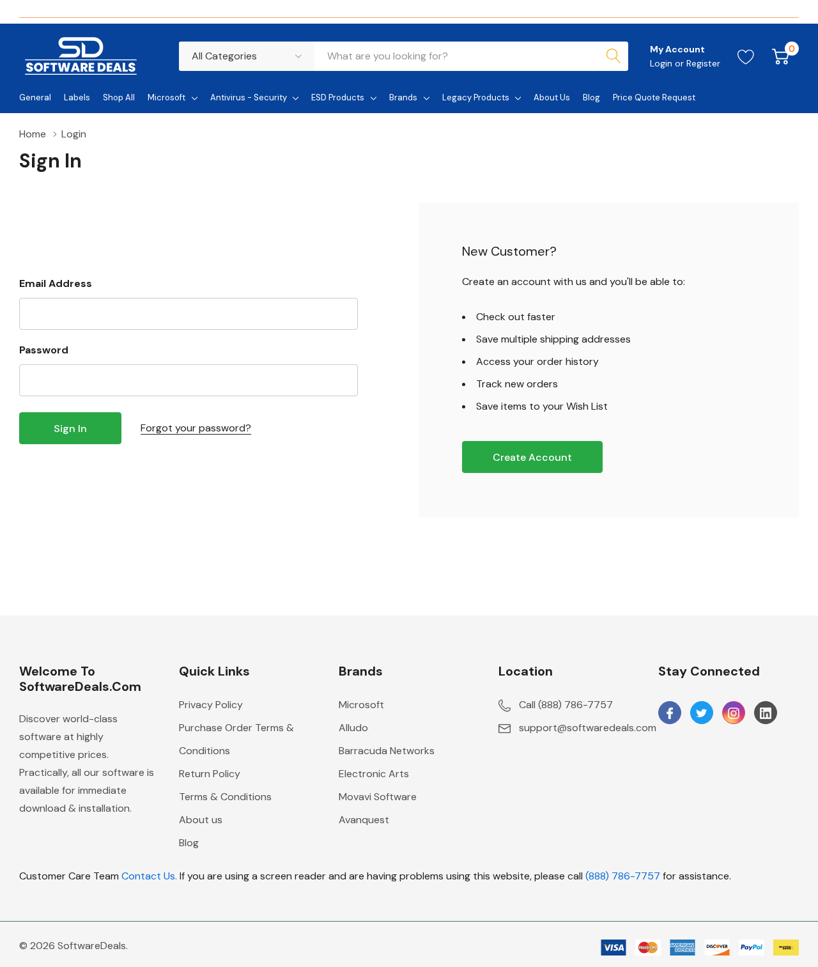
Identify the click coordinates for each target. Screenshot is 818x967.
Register (703, 63)
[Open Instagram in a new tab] (734, 713)
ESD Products (337, 97)
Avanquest (364, 819)
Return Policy (209, 773)
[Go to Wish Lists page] (746, 56)
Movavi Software (378, 796)
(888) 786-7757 (622, 876)
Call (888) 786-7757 (566, 704)
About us (200, 819)
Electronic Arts (374, 773)
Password (43, 350)
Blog (189, 842)
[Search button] (613, 56)
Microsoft (166, 97)
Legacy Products (475, 97)
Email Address (55, 283)
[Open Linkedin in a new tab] (765, 713)
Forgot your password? (196, 428)
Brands (403, 97)
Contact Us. (149, 876)
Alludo (353, 727)
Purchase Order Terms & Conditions (236, 739)
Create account (532, 457)
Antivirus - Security (248, 97)
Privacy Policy (211, 704)
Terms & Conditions (225, 796)
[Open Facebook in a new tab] (670, 713)
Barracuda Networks (387, 750)
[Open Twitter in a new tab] (702, 713)
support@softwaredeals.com (587, 727)
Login (662, 63)
